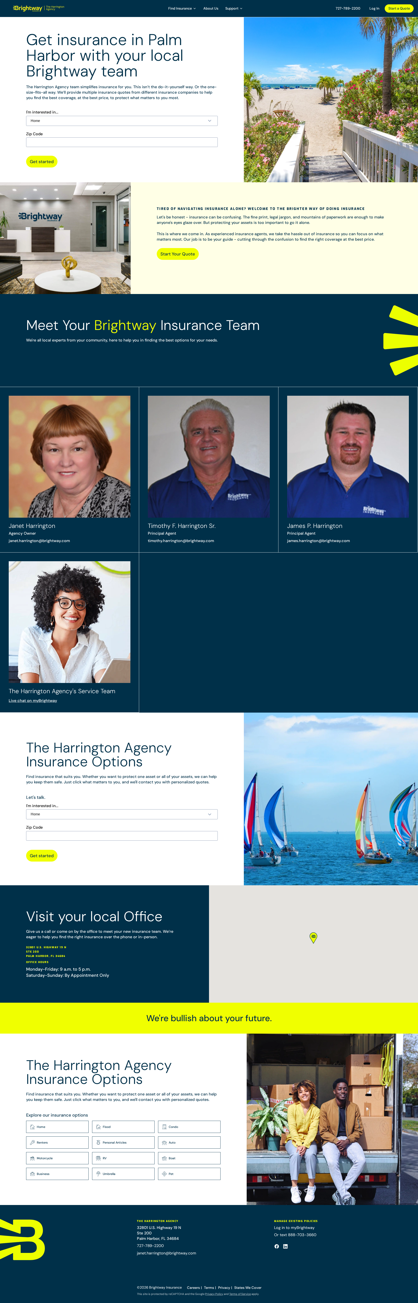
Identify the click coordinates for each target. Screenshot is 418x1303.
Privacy (224, 1287)
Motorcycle (45, 1158)
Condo (173, 1127)
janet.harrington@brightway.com (39, 540)
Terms (209, 1287)
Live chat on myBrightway (33, 700)
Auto (172, 1142)
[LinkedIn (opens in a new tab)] (285, 1246)
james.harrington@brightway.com (318, 540)
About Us (210, 8)
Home (41, 1127)
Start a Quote (399, 8)
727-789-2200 (348, 8)
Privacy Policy (214, 1294)
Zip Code (34, 134)
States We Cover (247, 1287)
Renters (42, 1142)
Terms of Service (240, 1294)
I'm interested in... (42, 112)
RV (105, 1158)
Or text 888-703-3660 (295, 1234)
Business (43, 1174)
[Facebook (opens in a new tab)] (276, 1246)
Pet (171, 1174)
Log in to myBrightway (294, 1227)
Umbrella (109, 1174)
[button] (182, 8)
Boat (172, 1158)
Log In (374, 8)
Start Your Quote (177, 254)
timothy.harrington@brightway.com (181, 540)
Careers (193, 1287)
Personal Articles (114, 1142)
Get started (42, 161)
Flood (107, 1127)
